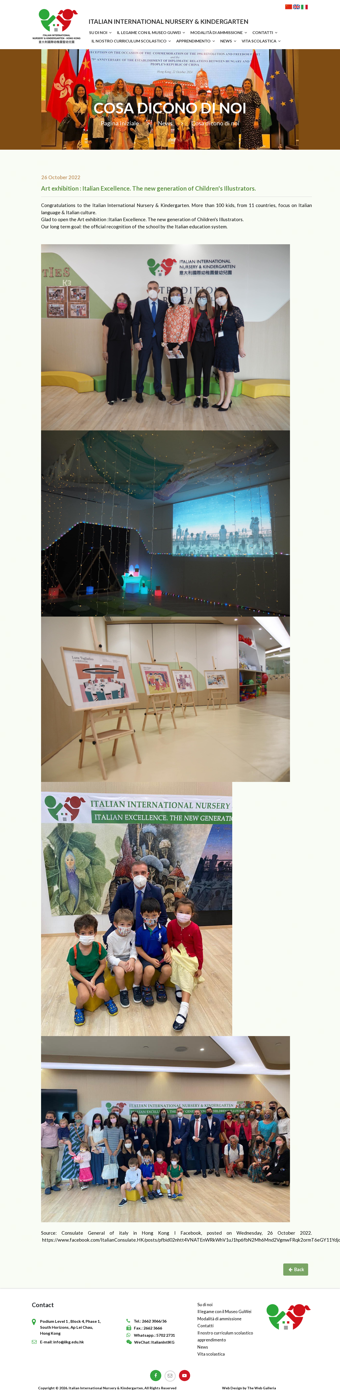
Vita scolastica (259, 40)
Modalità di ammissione (216, 32)
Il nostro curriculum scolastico (129, 40)
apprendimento (193, 40)
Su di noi (98, 32)
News (226, 40)
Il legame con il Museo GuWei (149, 32)
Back (299, 1269)
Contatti (262, 32)
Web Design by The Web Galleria (249, 1388)
